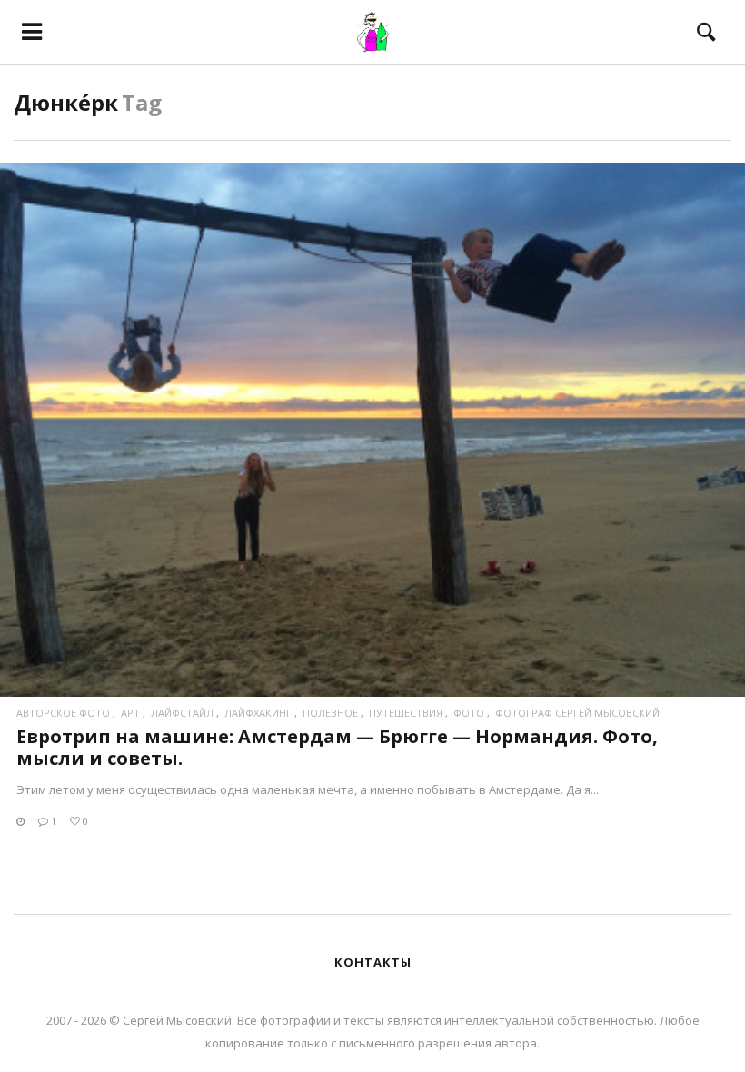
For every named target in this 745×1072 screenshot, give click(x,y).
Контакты (373, 962)
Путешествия (405, 713)
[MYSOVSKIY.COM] (373, 32)
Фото (468, 713)
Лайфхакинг (258, 713)
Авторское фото (63, 713)
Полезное (330, 713)
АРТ (130, 713)
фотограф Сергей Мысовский (577, 713)
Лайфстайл (182, 713)
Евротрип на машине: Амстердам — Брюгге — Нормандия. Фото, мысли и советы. (337, 747)
